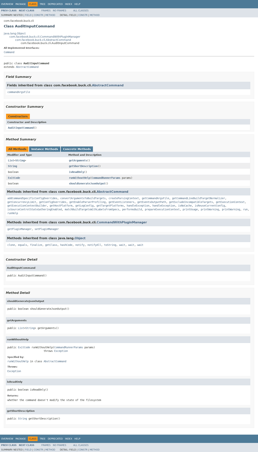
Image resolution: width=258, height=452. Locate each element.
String (20, 160)
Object (80, 238)
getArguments (78, 160)
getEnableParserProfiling (87, 202)
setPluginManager (47, 229)
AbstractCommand (27, 66)
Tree (43, 4)
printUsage (190, 209)
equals (22, 244)
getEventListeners (121, 202)
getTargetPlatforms (110, 205)
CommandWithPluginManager (122, 222)
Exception (61, 350)
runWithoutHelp (79, 177)
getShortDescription (83, 166)
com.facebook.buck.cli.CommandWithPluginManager (44, 36)
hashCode (66, 244)
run (245, 209)
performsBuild (132, 209)
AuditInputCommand (21, 127)
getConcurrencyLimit (21, 202)
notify (79, 244)
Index (68, 4)
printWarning (210, 209)
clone (11, 244)
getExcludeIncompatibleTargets (191, 202)
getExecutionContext (230, 202)
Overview (7, 4)
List (11, 160)
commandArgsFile (18, 92)
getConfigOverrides (52, 202)
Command (9, 52)
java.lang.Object (14, 33)
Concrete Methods (77, 149)
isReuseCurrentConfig (210, 205)
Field (28, 15)
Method (50, 15)
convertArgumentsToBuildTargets (83, 198)
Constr (38, 15)
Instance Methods (44, 149)
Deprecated (55, 4)
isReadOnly (76, 171)
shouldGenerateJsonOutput (87, 183)
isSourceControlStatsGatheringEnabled (34, 209)
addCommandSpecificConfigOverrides (32, 198)
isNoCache (185, 205)
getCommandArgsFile (155, 198)
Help (77, 4)
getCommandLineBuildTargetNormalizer (198, 198)
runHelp (12, 213)
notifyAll (94, 244)
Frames (46, 10)
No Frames (59, 10)
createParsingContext (124, 198)
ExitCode (14, 177)
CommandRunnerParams (106, 177)
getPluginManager (19, 229)
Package (20, 4)
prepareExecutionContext (162, 209)
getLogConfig (84, 205)
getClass (51, 244)
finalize (36, 244)
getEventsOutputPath (151, 202)
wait (122, 244)
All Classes (81, 10)
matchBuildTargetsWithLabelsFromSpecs (92, 209)
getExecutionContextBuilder (27, 205)
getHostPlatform (61, 205)
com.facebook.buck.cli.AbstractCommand (43, 39)
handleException (138, 205)
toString (110, 244)
